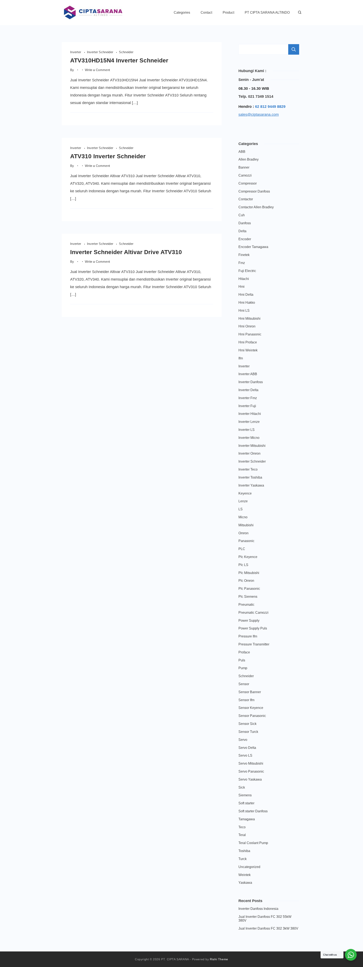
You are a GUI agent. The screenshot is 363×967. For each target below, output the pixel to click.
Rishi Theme (219, 959)
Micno (242, 517)
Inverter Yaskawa (251, 485)
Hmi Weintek (248, 350)
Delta (242, 231)
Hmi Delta (245, 294)
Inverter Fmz (247, 398)
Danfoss (244, 223)
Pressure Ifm (247, 636)
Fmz (241, 263)
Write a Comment (97, 70)
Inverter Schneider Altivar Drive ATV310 (126, 252)
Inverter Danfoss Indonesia (258, 908)
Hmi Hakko (246, 302)
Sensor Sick (247, 724)
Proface (244, 652)
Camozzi (245, 175)
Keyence (245, 493)
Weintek (244, 875)
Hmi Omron (246, 326)
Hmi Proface (247, 342)
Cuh (241, 215)
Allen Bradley (248, 159)
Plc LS (243, 565)
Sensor (243, 684)
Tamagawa (246, 819)
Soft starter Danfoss (253, 811)
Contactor (245, 199)
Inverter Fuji (247, 406)
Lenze (243, 501)
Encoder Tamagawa (253, 247)
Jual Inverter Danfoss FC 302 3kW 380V (268, 928)
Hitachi (243, 279)
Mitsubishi (246, 525)
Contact (206, 12)
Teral (242, 835)
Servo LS (245, 755)
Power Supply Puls (252, 628)
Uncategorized (249, 867)
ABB (241, 151)
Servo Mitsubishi (250, 763)
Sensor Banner (249, 692)
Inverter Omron (249, 453)
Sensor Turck (248, 731)
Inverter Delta (248, 390)
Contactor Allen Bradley (256, 207)
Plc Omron (246, 580)
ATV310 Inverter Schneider (108, 156)
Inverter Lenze (249, 421)
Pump (242, 668)
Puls (241, 660)
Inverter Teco (248, 469)
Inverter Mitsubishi (252, 445)
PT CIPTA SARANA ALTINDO (267, 12)
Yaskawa (245, 882)
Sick (241, 787)
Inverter (76, 52)
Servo (242, 739)
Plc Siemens (247, 596)
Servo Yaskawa (250, 779)
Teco (242, 827)
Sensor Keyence (250, 708)
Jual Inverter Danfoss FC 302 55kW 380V (264, 918)
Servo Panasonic (251, 771)
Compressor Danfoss (254, 191)
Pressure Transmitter (253, 644)
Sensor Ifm (246, 700)
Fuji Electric (247, 271)
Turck (242, 859)
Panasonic (246, 541)
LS (240, 509)
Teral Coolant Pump (253, 843)
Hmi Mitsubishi (249, 318)
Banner (243, 167)
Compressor (247, 183)
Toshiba (244, 851)
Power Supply (248, 620)
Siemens (245, 795)
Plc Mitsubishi (248, 573)
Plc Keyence (247, 557)
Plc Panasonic (249, 588)
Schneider (126, 52)
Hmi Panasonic (249, 334)
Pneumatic (246, 604)
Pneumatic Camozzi (253, 612)
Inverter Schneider (100, 52)
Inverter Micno (248, 437)
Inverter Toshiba (250, 477)
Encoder (244, 239)
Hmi (241, 286)
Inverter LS (246, 429)
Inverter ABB (247, 374)
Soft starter (246, 803)
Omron (243, 533)
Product (228, 12)
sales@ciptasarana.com (258, 114)
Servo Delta (247, 747)
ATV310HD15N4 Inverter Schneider (119, 60)
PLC (241, 549)
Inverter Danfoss (250, 382)
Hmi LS (244, 310)
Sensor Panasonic (252, 716)
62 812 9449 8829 (270, 106)
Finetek (244, 255)
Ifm (240, 358)
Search (293, 49)
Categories (182, 12)
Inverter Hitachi (249, 414)
